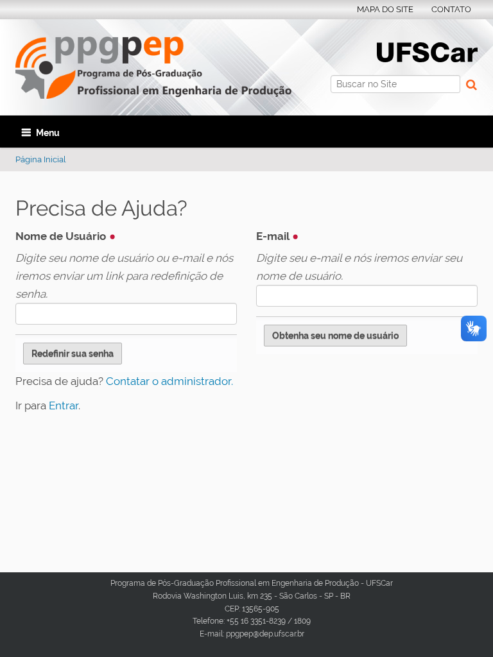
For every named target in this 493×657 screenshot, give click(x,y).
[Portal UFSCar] (427, 51)
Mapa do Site (385, 9)
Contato (451, 9)
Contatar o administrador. (169, 381)
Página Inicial (40, 159)
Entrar (63, 405)
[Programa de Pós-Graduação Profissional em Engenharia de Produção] (153, 68)
